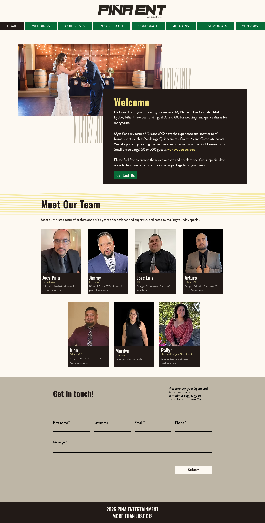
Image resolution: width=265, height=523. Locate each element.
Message (59, 442)
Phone (179, 422)
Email (139, 422)
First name (60, 422)
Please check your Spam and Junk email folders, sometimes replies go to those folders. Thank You (188, 394)
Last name (101, 422)
